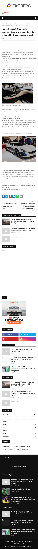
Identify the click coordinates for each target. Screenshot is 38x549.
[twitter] (27, 334)
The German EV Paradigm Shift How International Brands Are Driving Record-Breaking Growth (22, 221)
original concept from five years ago (17, 62)
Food (19, 424)
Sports (19, 433)
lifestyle (19, 430)
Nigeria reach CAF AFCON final (20, 489)
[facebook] (10, 334)
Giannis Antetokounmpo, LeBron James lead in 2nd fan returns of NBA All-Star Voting (23, 499)
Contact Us (20, 541)
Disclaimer (17, 543)
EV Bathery (19, 418)
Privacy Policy (29, 541)
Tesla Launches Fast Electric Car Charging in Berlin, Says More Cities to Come (23, 229)
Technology (19, 436)
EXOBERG (19, 546)
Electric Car (19, 415)
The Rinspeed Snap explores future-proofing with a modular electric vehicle (22, 359)
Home (3, 24)
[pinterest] (10, 339)
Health (19, 427)
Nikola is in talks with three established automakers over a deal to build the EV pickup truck (23, 368)
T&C (23, 543)
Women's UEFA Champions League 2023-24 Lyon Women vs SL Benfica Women (22, 481)
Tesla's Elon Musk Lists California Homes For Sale (21, 350)
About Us (13, 541)
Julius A (4, 39)
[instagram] (27, 339)
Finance (19, 421)
